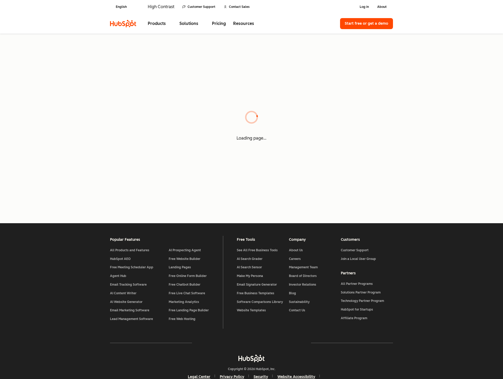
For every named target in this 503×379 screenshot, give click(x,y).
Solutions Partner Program (361, 292)
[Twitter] (251, 342)
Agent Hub (118, 276)
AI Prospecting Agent (185, 250)
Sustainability (299, 302)
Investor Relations (302, 284)
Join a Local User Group (358, 259)
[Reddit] (281, 342)
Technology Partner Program (362, 301)
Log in (364, 7)
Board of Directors (303, 276)
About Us (296, 250)
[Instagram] (221, 342)
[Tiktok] (297, 342)
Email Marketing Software (129, 310)
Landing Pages (180, 267)
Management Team (303, 267)
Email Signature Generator (257, 284)
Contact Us (297, 310)
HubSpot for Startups (357, 309)
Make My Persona (250, 276)
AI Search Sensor (249, 267)
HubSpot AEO (120, 259)
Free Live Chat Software (187, 293)
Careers (295, 259)
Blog (292, 293)
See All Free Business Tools (257, 250)
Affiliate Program (354, 318)
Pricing (219, 23)
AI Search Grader (250, 259)
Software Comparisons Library (260, 302)
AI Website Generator (126, 302)
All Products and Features (129, 250)
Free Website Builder (184, 259)
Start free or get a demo (366, 23)
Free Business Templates (255, 293)
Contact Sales (239, 7)
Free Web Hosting (182, 319)
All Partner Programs (357, 284)
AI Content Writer (123, 293)
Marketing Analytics (184, 302)
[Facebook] (206, 342)
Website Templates (251, 310)
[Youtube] (236, 342)
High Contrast (161, 6)
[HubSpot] (123, 24)
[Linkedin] (266, 342)
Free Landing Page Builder (189, 310)
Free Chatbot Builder (184, 284)
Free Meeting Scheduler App (131, 267)
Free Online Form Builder (188, 276)
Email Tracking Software (128, 284)
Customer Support (201, 7)
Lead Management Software (131, 319)
